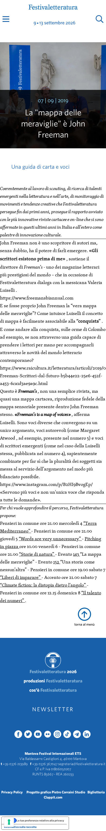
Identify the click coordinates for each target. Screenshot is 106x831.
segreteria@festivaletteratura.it (81, 764)
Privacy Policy (12, 792)
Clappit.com (53, 797)
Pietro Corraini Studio (68, 792)
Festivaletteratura (53, 671)
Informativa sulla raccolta (20, 826)
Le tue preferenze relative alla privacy (40, 820)
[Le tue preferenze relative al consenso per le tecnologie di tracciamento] (9, 822)
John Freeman (14, 242)
